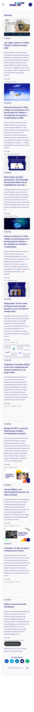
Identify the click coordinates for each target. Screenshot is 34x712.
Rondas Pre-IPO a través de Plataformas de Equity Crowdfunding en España (16, 431)
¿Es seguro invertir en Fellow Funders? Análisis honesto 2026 (16, 45)
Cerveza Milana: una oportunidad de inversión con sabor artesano (16, 492)
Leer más (7, 79)
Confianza (7, 38)
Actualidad (7, 103)
